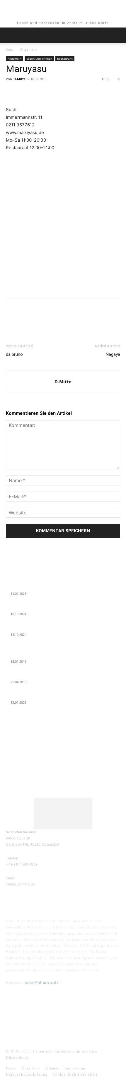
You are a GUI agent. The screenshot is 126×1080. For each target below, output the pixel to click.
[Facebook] (12, 92)
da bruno (14, 354)
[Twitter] (25, 92)
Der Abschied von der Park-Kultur (35, 607)
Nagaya (113, 354)
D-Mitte (19, 79)
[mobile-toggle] (10, 35)
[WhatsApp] (52, 92)
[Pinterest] (39, 92)
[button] (118, 35)
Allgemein (28, 49)
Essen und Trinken (39, 58)
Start (10, 49)
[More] (66, 92)
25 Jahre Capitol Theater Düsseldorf (36, 695)
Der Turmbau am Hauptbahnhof (33, 675)
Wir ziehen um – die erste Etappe (33, 628)
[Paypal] (70, 1024)
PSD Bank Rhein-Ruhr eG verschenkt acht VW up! (46, 655)
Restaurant (65, 58)
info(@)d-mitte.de (42, 983)
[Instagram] (56, 1024)
